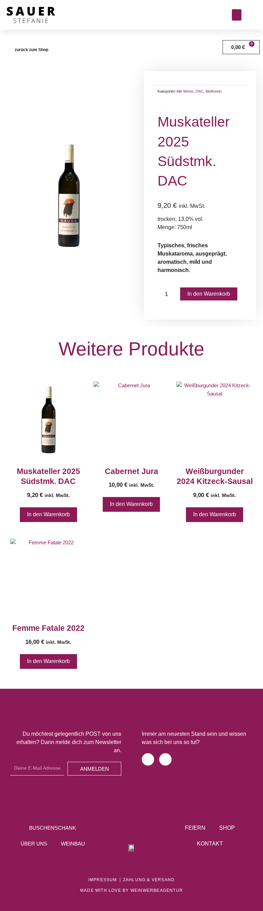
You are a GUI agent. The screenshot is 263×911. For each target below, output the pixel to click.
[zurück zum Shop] (7, 50)
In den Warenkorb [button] (48, 514)
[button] (236, 15)
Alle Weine (184, 91)
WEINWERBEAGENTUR (156, 890)
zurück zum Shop (31, 49)
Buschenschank (52, 828)
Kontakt (210, 844)
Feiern (195, 828)
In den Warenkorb (208, 294)
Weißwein (213, 91)
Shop (227, 828)
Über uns (34, 844)
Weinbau (73, 844)
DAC (199, 91)
